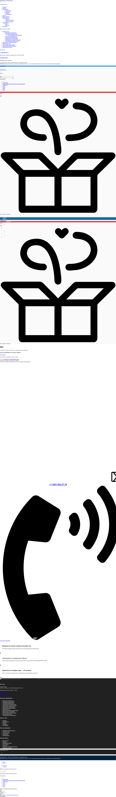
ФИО (1, 791)
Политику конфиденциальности (12, 795)
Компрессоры (6, 31)
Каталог (4, 8)
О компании (5, 9)
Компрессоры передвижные (11, 38)
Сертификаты (8, 14)
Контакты (5, 26)
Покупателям (6, 17)
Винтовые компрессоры (10, 32)
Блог (6, 23)
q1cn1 (4, 90)
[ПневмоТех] (6, 0)
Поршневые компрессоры (11, 34)
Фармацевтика (6, 735)
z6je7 (4, 86)
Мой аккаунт (6, 740)
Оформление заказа (7, 743)
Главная (4, 7)
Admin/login (5, 82)
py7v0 (4, 87)
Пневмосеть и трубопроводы (9, 715)
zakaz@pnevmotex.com (4, 695)
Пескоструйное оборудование (9, 46)
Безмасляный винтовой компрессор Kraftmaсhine (14, 84)
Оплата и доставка (9, 20)
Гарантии (7, 19)
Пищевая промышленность (9, 730)
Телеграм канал (4, 57)
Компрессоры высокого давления (13, 40)
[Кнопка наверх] (113, 794)
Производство (6, 731)
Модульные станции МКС (9, 44)
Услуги (4, 15)
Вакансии (7, 11)
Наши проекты (6, 16)
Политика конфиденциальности (10, 746)
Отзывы (7, 13)
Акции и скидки (9, 21)
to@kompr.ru (3, 66)
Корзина (5, 741)
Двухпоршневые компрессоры (15, 35)
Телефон (2, 792)
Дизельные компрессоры (11, 36)
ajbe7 (4, 88)
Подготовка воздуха (7, 47)
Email (1, 793)
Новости (7, 25)
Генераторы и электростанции (10, 42)
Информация (6, 22)
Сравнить (5, 745)
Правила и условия (7, 747)
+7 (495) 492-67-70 (4, 52)
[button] (58, 94)
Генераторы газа (6, 43)
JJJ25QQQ (5, 85)
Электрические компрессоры (12, 41)
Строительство (6, 733)
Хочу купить (6, 744)
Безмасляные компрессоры (11, 37)
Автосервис (5, 734)
